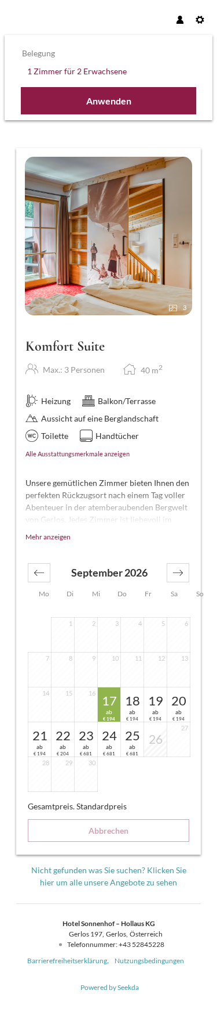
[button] (39, 572)
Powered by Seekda (109, 987)
